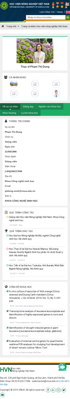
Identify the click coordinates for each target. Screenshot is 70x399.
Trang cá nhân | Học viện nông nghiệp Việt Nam (44, 26)
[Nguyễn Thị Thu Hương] (56, 84)
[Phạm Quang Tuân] (56, 93)
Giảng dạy (28, 106)
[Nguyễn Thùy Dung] (35, 84)
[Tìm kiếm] (68, 17)
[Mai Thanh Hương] (35, 93)
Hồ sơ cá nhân (10, 106)
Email (60, 12)
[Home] (35, 5)
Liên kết (64, 381)
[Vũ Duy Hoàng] (14, 84)
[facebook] (48, 389)
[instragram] (58, 389)
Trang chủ (11, 26)
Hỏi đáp (4, 384)
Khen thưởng (9, 113)
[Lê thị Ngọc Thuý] (14, 93)
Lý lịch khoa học (29, 113)
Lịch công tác (47, 12)
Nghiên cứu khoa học (50, 106)
